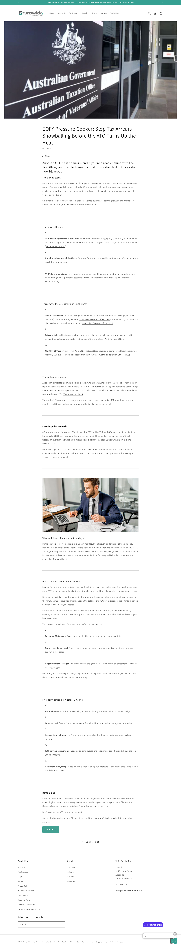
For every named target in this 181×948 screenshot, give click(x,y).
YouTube (70, 876)
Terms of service (87, 942)
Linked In (70, 872)
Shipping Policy (24, 900)
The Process (23, 872)
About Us (22, 867)
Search (20, 881)
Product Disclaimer (26, 890)
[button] (149, 13)
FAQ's (20, 876)
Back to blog (92, 841)
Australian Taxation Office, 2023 (97, 323)
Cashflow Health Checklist (29, 909)
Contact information (117, 942)
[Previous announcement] (18, 2)
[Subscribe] (62, 925)
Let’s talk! (51, 829)
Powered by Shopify (48, 942)
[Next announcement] (162, 2)
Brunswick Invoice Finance (32, 942)
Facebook (71, 867)
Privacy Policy (23, 886)
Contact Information (26, 904)
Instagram (71, 881)
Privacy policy (75, 942)
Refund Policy (23, 895)
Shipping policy (101, 942)
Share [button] (47, 156)
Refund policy (62, 942)
